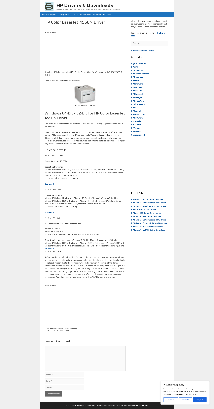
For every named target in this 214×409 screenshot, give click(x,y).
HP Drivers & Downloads (84, 5)
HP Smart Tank (138, 114)
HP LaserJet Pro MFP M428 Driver (60, 331)
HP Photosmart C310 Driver (143, 209)
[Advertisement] (85, 49)
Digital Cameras (138, 63)
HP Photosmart (138, 104)
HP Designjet (137, 70)
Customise (171, 400)
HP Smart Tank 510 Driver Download (147, 199)
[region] (185, 393)
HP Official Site (85, 14)
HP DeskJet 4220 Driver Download (146, 216)
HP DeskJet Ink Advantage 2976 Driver (148, 206)
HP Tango (135, 128)
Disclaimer (97, 14)
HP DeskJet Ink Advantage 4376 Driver (148, 203)
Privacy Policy (64, 14)
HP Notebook (137, 94)
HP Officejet (136, 97)
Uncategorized (138, 135)
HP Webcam (136, 131)
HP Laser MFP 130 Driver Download (147, 227)
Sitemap (131, 405)
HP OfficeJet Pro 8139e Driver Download (149, 223)
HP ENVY (135, 80)
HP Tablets (136, 125)
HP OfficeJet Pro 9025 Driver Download (62, 328)
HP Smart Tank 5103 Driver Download (148, 230)
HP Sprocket (136, 121)
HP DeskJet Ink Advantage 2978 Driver (148, 220)
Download (49, 184)
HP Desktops (137, 77)
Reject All (185, 400)
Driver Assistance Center (142, 50)
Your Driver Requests (49, 14)
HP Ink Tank (136, 87)
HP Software (137, 118)
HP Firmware (137, 84)
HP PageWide (137, 101)
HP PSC (134, 108)
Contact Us (107, 14)
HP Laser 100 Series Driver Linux (146, 213)
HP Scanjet (136, 111)
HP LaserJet (136, 91)
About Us (74, 14)
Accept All (199, 400)
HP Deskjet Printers (140, 74)
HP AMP (134, 67)
